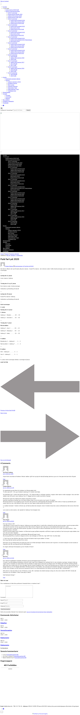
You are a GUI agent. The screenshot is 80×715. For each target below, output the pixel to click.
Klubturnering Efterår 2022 (17, 32)
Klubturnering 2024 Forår (17, 23)
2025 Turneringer (12, 13)
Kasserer (8, 98)
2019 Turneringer (12, 49)
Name (2, 600)
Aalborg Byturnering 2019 (17, 52)
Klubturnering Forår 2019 (17, 53)
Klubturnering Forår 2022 (17, 35)
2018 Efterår (13, 56)
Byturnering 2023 (15, 28)
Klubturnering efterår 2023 (17, 26)
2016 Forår (13, 71)
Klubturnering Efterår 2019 (17, 50)
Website (2, 606)
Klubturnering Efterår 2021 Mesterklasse (21, 40)
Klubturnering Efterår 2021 (17, 38)
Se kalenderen (4, 648)
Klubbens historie (12, 83)
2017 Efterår (13, 64)
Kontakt (5, 94)
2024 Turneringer (12, 19)
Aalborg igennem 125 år (14, 82)
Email (2, 603)
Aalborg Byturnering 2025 (15, 16)
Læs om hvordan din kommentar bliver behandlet (39, 612)
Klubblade (5, 103)
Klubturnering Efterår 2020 (17, 44)
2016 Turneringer (12, 67)
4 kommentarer (24, 266)
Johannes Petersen (13, 86)
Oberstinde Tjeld (12, 88)
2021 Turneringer (12, 37)
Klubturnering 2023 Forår (17, 29)
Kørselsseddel (6, 92)
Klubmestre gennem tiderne (13, 79)
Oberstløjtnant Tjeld (13, 89)
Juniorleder (8, 97)
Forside (5, 7)
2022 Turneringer (12, 31)
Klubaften (3, 623)
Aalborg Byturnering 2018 (17, 58)
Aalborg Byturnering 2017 (17, 62)
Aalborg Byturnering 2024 (17, 22)
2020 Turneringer (12, 43)
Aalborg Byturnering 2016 (17, 68)
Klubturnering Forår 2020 (17, 47)
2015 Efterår (13, 74)
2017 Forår (13, 65)
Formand (8, 95)
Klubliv (5, 77)
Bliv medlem (6, 100)
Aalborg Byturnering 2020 (17, 46)
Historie (8, 80)
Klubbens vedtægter (8, 101)
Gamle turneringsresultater (13, 11)
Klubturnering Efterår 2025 (15, 14)
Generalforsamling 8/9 (12, 654)
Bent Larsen (11, 85)
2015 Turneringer (12, 73)
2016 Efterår (13, 70)
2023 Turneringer (12, 25)
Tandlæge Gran (12, 91)
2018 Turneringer (12, 55)
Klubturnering (4, 638)
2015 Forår (13, 76)
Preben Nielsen (9, 266)
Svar (4, 479)
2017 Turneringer (12, 61)
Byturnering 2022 (15, 34)
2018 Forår (13, 59)
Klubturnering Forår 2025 (14, 17)
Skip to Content (4, 1)
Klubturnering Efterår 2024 (17, 20)
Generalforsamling (6, 630)
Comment (3, 597)
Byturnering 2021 (15, 41)
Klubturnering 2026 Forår (12, 10)
